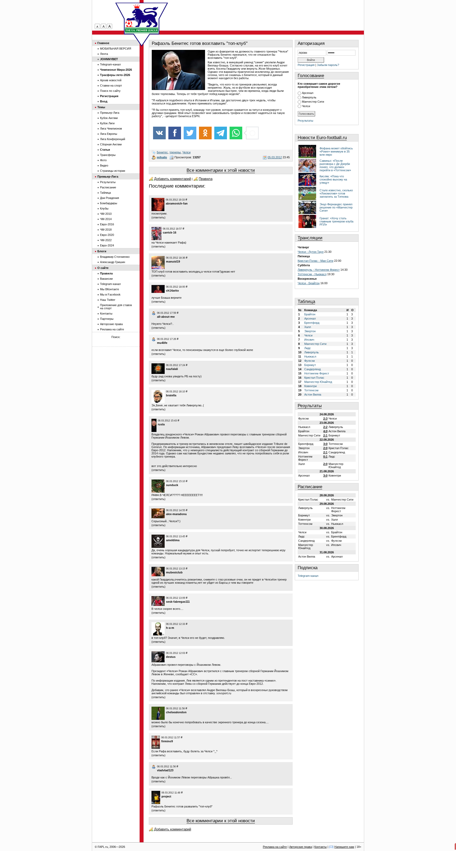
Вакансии (106, 278)
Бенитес (162, 152)
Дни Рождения (109, 197)
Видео (104, 165)
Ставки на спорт (111, 85)
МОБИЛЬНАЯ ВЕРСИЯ (115, 48)
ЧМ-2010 (106, 213)
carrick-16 (169, 232)
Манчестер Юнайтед (318, 381)
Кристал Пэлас (314, 377)
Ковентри (310, 386)
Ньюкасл (310, 356)
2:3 (325, 418)
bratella (171, 395)
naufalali (172, 368)
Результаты (305, 120)
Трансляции (310, 237)
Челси (186, 152)
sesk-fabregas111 (178, 601)
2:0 (325, 448)
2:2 (325, 427)
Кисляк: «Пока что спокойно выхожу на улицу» (333, 179)
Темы (101, 107)
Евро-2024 (107, 245)
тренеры (175, 152)
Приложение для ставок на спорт (116, 306)
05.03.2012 (275, 157)
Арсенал (307, 92)
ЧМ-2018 (106, 229)
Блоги (101, 251)
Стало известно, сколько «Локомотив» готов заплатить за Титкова (336, 193)
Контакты (106, 313)
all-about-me (166, 316)
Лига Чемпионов (111, 128)
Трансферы (108, 154)
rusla (161, 424)
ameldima (172, 540)
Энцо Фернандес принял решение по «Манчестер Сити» (336, 207)
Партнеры (106, 318)
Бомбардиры (108, 203)
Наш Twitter (107, 299)
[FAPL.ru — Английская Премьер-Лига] (141, 18)
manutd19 (173, 261)
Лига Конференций (112, 139)
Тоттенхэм (311, 390)
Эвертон (310, 331)
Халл (307, 327)
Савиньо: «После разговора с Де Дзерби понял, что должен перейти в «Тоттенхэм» (335, 165)
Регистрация (306, 64)
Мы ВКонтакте (109, 289)
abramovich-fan (177, 203)
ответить (158, 217)
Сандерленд (312, 369)
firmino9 (167, 741)
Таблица (306, 301)
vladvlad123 (165, 770)
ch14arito (172, 290)
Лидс (307, 348)
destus (170, 656)
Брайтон (309, 314)
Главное (103, 43)
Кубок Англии (109, 118)
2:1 (325, 435)
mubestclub (174, 572)
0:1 (325, 456)
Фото (103, 160)
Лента (104, 53)
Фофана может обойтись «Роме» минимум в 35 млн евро (336, 151)
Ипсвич (309, 339)
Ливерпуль (309, 97)
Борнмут (310, 365)
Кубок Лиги (107, 123)
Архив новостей (110, 80)
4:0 (325, 431)
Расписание (310, 486)
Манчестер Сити (313, 101)
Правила (205, 179)
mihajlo (162, 157)
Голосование (311, 75)
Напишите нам (344, 846)
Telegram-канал (308, 575)
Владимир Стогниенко (115, 256)
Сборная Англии (111, 144)
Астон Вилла (312, 394)
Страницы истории (112, 170)
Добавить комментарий (172, 179)
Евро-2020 (107, 234)
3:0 (325, 443)
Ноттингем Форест (316, 373)
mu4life (162, 342)
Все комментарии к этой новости (221, 170)
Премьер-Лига (109, 112)
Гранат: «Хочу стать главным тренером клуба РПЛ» (336, 221)
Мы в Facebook (110, 294)
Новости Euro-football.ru (322, 137)
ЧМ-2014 (106, 219)
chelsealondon (176, 712)
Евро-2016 (107, 224)
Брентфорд (311, 322)
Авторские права (111, 324)
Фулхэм (309, 360)
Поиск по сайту (110, 90)
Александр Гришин (112, 262)
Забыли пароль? (328, 64)
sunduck (172, 485)
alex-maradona (176, 514)
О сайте (102, 267)
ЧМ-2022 (106, 240)
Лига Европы (108, 133)
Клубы (104, 208)
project (166, 796)
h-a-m (170, 627)
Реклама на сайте (112, 329)
